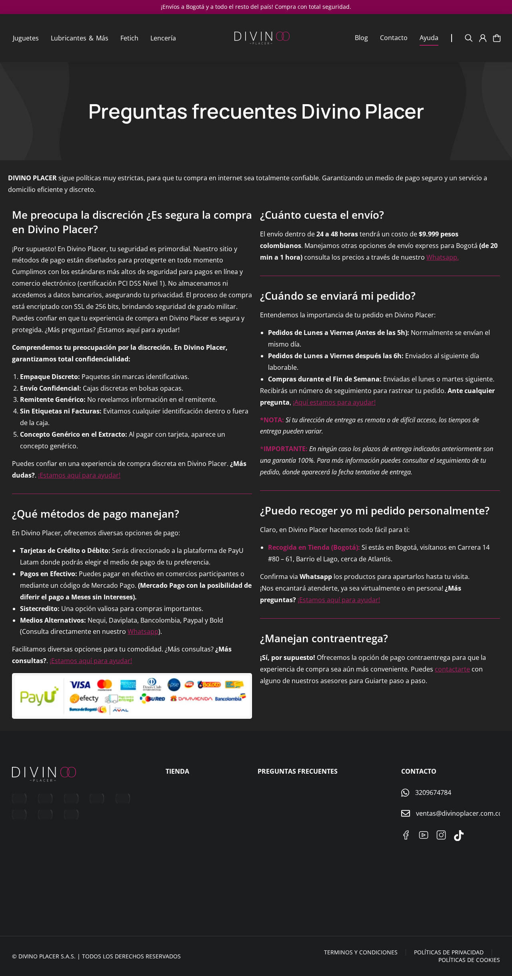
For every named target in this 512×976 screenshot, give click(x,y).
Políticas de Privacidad (449, 952)
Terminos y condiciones (361, 952)
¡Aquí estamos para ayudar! (334, 402)
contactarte (452, 669)
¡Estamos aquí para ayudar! (79, 475)
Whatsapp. (442, 257)
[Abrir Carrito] (497, 38)
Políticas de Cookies (469, 960)
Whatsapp (143, 631)
